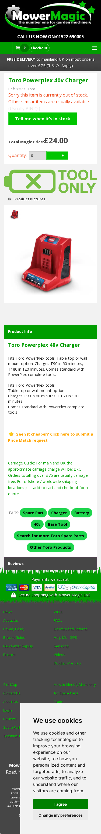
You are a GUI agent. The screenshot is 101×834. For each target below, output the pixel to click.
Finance (9, 654)
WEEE (58, 611)
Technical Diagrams (18, 735)
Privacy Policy (13, 629)
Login (7, 710)
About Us (10, 620)
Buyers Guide (14, 637)
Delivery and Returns (71, 629)
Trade (58, 701)
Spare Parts (12, 727)
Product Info (20, 331)
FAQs (58, 620)
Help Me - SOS (65, 637)
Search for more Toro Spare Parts (50, 535)
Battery (81, 512)
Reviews (16, 563)
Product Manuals (67, 663)
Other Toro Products (50, 547)
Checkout (39, 47)
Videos (59, 654)
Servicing (61, 646)
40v (37, 524)
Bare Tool (57, 524)
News (7, 611)
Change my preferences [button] (61, 815)
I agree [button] (60, 804)
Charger (59, 512)
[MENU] (92, 48)
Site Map (10, 684)
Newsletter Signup (18, 646)
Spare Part (33, 512)
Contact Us (11, 693)
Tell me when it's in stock (42, 119)
